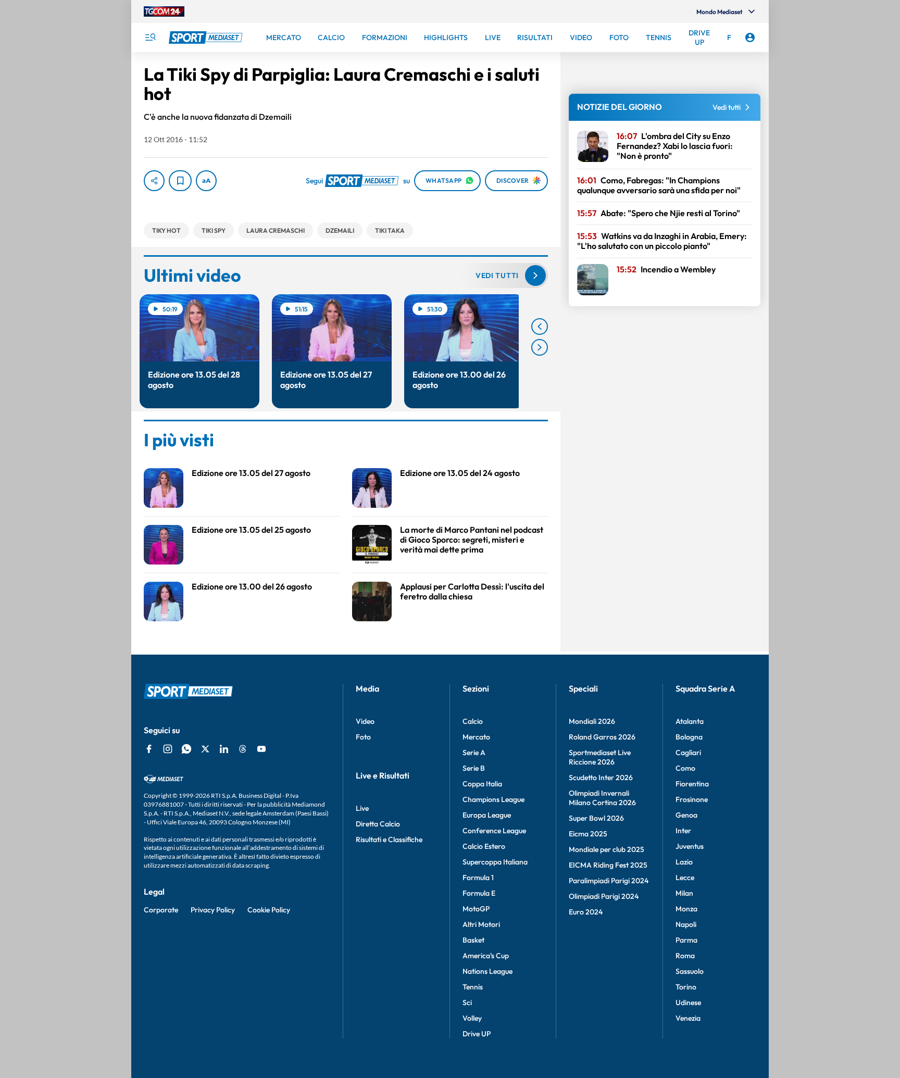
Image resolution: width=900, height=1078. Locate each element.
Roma (685, 955)
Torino (686, 987)
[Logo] (207, 37)
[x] (205, 749)
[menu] (150, 37)
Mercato (476, 737)
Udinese (688, 1002)
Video (365, 721)
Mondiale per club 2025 (606, 849)
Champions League (493, 799)
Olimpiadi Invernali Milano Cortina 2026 (602, 797)
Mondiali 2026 (592, 721)
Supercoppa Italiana (495, 862)
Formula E (479, 893)
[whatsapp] (186, 749)
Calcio (473, 721)
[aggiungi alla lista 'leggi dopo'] (180, 180)
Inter (683, 830)
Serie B (474, 768)
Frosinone (692, 799)
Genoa (686, 815)
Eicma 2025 (588, 833)
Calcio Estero (484, 846)
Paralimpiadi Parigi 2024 (608, 880)
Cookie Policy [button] (268, 909)
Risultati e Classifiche (389, 839)
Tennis (473, 987)
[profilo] (750, 37)
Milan (684, 893)
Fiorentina (692, 783)
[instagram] (167, 749)
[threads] (243, 749)
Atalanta (690, 721)
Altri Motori (481, 924)
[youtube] (261, 749)
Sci (467, 1002)
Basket (473, 940)
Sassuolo (690, 971)
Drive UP (477, 1033)
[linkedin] (224, 749)
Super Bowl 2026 (596, 818)
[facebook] (149, 749)
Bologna (689, 737)
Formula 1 (478, 877)
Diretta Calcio (378, 824)
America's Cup (486, 955)
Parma (686, 940)
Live (362, 808)
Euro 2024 (586, 912)
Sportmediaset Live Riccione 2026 (600, 757)
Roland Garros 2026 (602, 737)
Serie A (474, 752)
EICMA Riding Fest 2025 (608, 865)
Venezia (688, 1018)
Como (685, 768)
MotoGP (476, 908)
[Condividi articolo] (154, 180)
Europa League (487, 815)
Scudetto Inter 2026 (601, 777)
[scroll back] (539, 326)
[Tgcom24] (164, 11)
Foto (363, 737)
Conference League (494, 830)
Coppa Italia (482, 783)
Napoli (686, 924)
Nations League (487, 971)
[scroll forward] (539, 347)
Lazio (684, 862)
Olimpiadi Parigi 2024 (604, 896)
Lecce (685, 877)
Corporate (161, 909)
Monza (686, 908)
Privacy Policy (213, 909)
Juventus (690, 846)
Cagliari (688, 752)
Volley (472, 1018)
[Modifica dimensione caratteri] (206, 180)
